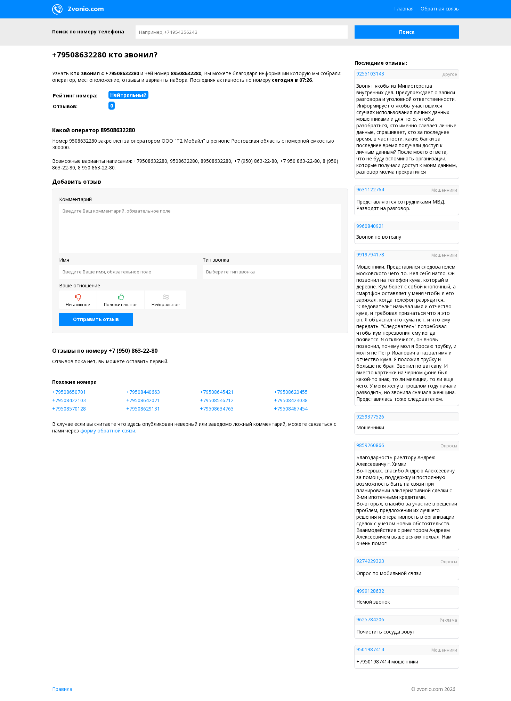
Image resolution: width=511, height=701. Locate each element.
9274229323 (370, 561)
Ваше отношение (79, 285)
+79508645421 (217, 392)
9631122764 (370, 189)
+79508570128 (69, 408)
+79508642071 (143, 400)
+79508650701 (69, 392)
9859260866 (370, 445)
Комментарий (75, 199)
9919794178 (370, 254)
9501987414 (370, 649)
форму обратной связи (107, 430)
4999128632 (370, 591)
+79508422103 (69, 400)
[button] (407, 32)
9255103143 (370, 73)
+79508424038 (291, 400)
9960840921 (370, 226)
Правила (62, 689)
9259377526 (370, 416)
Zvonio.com (85, 9)
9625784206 (370, 619)
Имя (64, 259)
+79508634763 (217, 408)
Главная (404, 8)
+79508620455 (291, 392)
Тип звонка (216, 259)
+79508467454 (291, 408)
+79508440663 (143, 392)
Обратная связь (440, 8)
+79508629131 (143, 408)
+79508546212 (217, 400)
